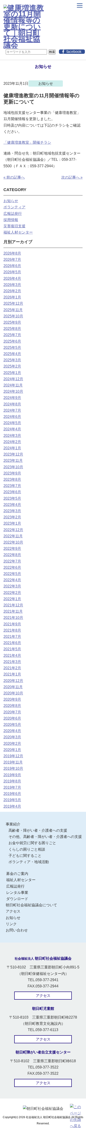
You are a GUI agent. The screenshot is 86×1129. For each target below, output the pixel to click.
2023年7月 (12, 486)
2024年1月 (12, 448)
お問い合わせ (17, 930)
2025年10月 (13, 316)
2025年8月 (12, 329)
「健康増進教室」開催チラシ (27, 142)
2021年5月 (12, 649)
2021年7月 (12, 637)
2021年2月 (12, 668)
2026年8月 (12, 253)
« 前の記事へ (14, 177)
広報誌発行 (12, 214)
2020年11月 (13, 687)
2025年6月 (12, 341)
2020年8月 (12, 706)
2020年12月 (13, 681)
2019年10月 (13, 768)
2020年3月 (12, 737)
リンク (11, 924)
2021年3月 (12, 662)
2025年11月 (13, 310)
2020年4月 (12, 731)
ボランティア (14, 207)
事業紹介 (13, 824)
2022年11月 (13, 536)
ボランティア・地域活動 (28, 862)
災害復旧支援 (14, 226)
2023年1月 (12, 523)
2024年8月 (12, 404)
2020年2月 (12, 744)
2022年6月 (12, 567)
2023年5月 (12, 498)
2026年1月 (12, 297)
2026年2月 (12, 291)
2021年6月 (12, 643)
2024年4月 (12, 429)
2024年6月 (12, 417)
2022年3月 (12, 586)
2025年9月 (12, 322)
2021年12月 (13, 605)
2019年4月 (12, 806)
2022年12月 (13, 530)
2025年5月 (12, 348)
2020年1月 (12, 750)
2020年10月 (13, 693)
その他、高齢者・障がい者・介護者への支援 (45, 837)
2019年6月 (12, 794)
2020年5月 (12, 725)
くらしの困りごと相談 (26, 849)
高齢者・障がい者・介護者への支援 (37, 830)
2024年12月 (13, 379)
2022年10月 (13, 542)
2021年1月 (12, 674)
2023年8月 (12, 479)
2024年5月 (12, 423)
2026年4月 (12, 278)
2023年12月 (13, 454)
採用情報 (10, 220)
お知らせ (10, 201)
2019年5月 (12, 800)
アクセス (13, 911)
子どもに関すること (25, 856)
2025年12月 (13, 303)
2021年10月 (13, 618)
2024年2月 (12, 442)
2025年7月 (12, 335)
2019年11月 (13, 762)
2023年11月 (13, 461)
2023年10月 (13, 467)
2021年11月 (13, 611)
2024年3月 (12, 436)
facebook (74, 52)
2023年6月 (12, 492)
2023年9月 (12, 473)
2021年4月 (12, 655)
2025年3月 (12, 360)
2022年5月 (12, 574)
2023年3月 (12, 511)
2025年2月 (12, 366)
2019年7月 (12, 787)
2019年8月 (12, 781)
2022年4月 (12, 580)
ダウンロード (17, 899)
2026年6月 (12, 266)
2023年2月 (12, 517)
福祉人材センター (18, 232)
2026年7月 (12, 260)
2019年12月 (13, 756)
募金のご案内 (17, 874)
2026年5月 (12, 272)
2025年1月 (12, 373)
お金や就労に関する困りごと (32, 843)
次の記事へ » (72, 177)
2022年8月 (12, 555)
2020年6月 (12, 718)
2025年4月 (12, 354)
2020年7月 (12, 712)
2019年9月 (12, 775)
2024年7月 (12, 410)
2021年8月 (12, 630)
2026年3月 (12, 285)
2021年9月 (12, 624)
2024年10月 (13, 391)
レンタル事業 (17, 893)
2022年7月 (12, 561)
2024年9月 (12, 398)
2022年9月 (12, 549)
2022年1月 (12, 599)
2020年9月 (12, 699)
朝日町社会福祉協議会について (31, 905)
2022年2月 (12, 593)
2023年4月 (12, 505)
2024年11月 (13, 385)
